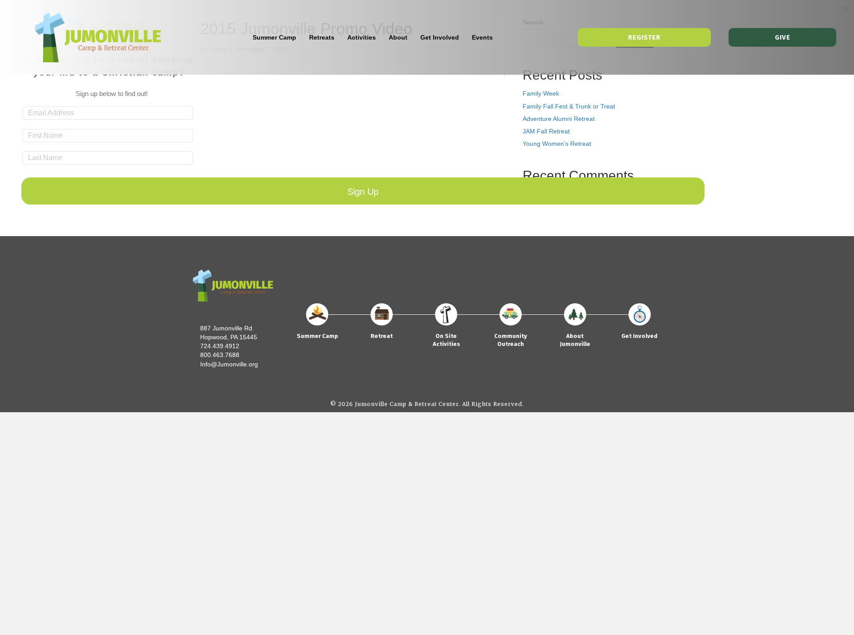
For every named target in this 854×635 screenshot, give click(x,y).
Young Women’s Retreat (557, 143)
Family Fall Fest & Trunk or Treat (569, 106)
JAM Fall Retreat (546, 131)
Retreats (321, 37)
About (398, 37)
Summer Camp (274, 37)
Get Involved (439, 37)
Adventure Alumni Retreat (559, 118)
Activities (361, 37)
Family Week (541, 93)
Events (482, 37)
